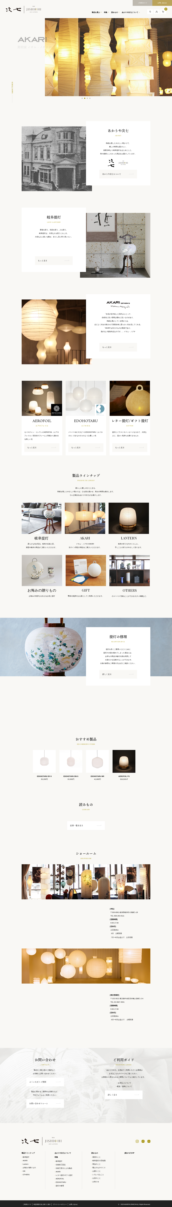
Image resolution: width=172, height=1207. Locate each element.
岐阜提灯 (26, 1157)
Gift (24, 1171)
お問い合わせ (162, 3)
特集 (105, 12)
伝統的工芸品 (61, 1165)
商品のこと (96, 1164)
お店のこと (96, 1178)
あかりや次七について (130, 12)
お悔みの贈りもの (29, 1168)
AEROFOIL (60, 1179)
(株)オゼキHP (129, 1153)
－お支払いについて (123, 1083)
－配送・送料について (123, 1086)
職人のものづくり (99, 1168)
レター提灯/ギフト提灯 (64, 1175)
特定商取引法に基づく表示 (42, 1204)
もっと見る (42, 260)
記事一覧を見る (76, 825)
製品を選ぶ (96, 12)
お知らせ (95, 1182)
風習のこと (96, 1157)
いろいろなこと (98, 1175)
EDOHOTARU (61, 1182)
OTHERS (26, 1175)
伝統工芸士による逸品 (64, 1168)
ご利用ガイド (142, 3)
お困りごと (96, 1171)
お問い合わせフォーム (38, 1103)
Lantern (25, 1164)
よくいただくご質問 (37, 1082)
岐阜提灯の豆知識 (99, 1160)
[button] (82, 98)
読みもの (114, 12)
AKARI (25, 1160)
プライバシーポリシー (60, 1204)
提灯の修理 (60, 1186)
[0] (163, 12)
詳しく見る (107, 674)
